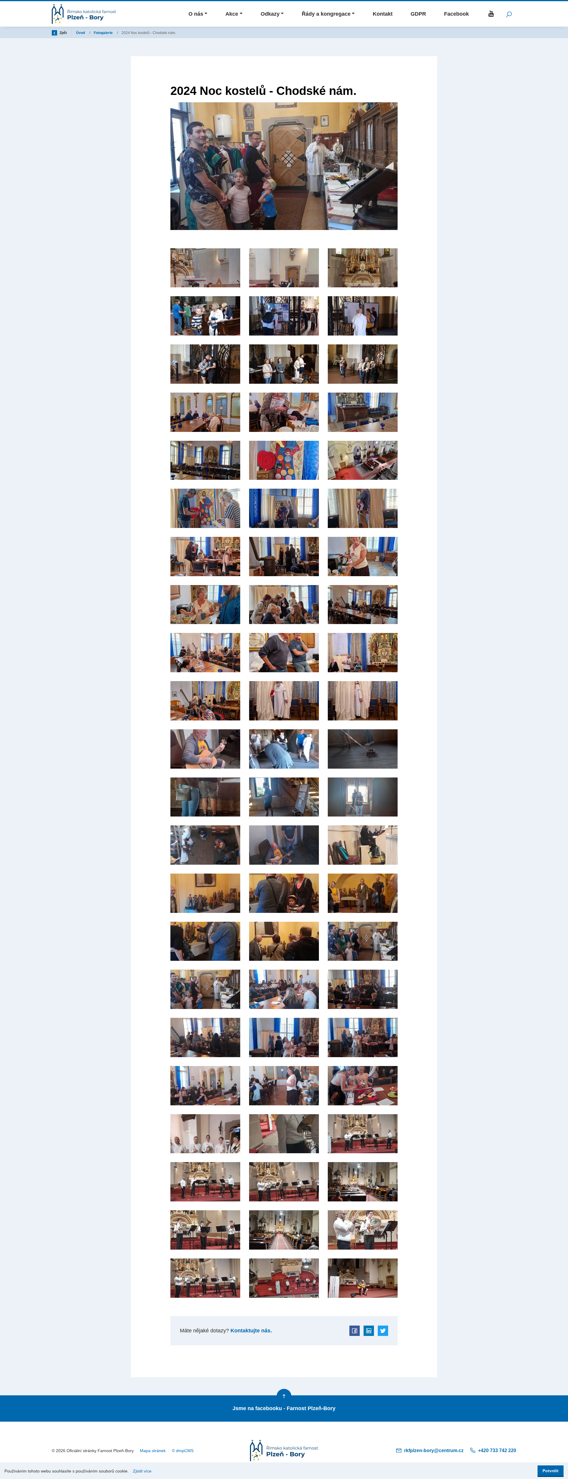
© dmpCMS (182, 1450)
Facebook (456, 14)
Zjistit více (142, 1471)
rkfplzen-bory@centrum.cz (434, 1450)
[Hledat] (508, 14)
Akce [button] (231, 14)
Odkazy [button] (270, 14)
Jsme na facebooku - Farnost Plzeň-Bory (284, 1408)
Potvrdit (551, 1470)
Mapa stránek (153, 1450)
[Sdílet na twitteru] (383, 1331)
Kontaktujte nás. (250, 1331)
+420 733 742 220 (496, 1450)
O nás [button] (195, 14)
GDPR (418, 14)
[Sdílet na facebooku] (354, 1331)
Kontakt (383, 14)
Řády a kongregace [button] (326, 14)
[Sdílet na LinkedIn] (369, 1331)
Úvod (81, 33)
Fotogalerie (104, 33)
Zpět (63, 33)
